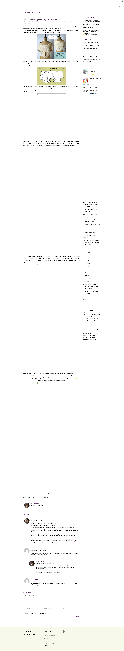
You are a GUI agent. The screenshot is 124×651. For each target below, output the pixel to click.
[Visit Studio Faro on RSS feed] (25, 635)
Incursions (87, 275)
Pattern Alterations (88, 327)
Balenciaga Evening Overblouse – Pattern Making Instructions (55, 377)
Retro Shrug (31, 375)
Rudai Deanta (51, 493)
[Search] (122, 1)
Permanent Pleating (88, 329)
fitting (94, 316)
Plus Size (85, 331)
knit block (92, 322)
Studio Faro (66, 21)
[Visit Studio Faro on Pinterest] (31, 635)
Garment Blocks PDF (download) (90, 202)
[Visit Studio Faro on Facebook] (29, 635)
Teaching (85, 270)
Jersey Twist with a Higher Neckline (91, 48)
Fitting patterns (87, 318)
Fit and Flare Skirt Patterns (89, 54)
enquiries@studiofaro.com (91, 34)
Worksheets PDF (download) (90, 284)
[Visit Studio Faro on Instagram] (27, 635)
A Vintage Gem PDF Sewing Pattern (91, 56)
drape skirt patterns (88, 314)
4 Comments (73, 21)
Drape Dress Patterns (88, 310)
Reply (48, 520)
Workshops (88, 278)
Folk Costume (94, 318)
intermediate (86, 320)
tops (88, 266)
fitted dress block (87, 316)
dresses (89, 247)
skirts (88, 263)
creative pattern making (89, 304)
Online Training (86, 217)
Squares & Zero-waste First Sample (91, 42)
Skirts (88, 249)
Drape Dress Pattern (88, 308)
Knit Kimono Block (87, 324)
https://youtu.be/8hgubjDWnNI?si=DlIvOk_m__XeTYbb (48, 570)
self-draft (90, 331)
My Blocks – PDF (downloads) (90, 214)
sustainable (95, 337)
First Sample (97, 314)
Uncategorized (86, 281)
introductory (29, 497)
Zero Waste (93, 339)
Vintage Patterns (58, 21)
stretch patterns (87, 337)
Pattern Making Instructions (38, 21)
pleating (96, 329)
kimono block (36, 497)
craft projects (86, 302)
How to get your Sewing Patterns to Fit (92, 45)
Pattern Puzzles (49, 21)
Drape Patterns (87, 312)
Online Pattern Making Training (92, 224)
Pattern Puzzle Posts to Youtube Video (92, 51)
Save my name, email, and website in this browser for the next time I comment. (42, 613)
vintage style (44, 497)
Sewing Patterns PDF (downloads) (91, 240)
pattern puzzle (97, 327)
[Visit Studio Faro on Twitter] (34, 635)
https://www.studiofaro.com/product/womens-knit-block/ (56, 529)
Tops (88, 252)
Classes (87, 272)
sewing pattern (87, 333)
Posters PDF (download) (89, 232)
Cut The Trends (87, 306)
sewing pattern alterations (90, 335)
